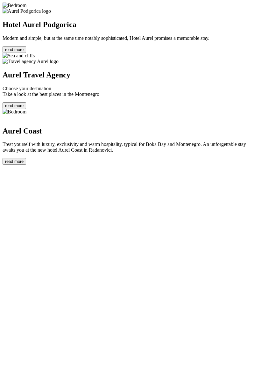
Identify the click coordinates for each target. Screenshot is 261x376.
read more (14, 49)
